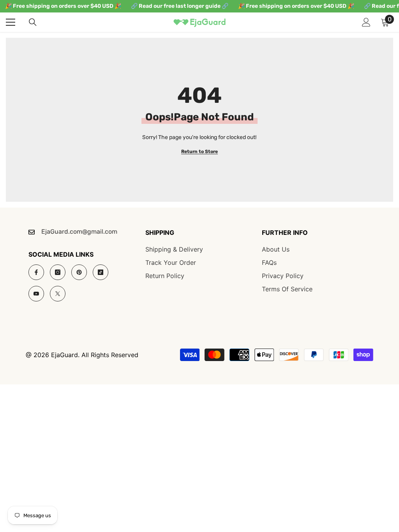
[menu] (10, 22)
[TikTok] (100, 272)
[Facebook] (36, 272)
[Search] (32, 22)
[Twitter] (57, 293)
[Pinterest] (79, 272)
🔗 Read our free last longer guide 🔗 (179, 6)
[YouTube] (36, 293)
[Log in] (366, 22)
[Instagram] (57, 272)
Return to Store (199, 151)
